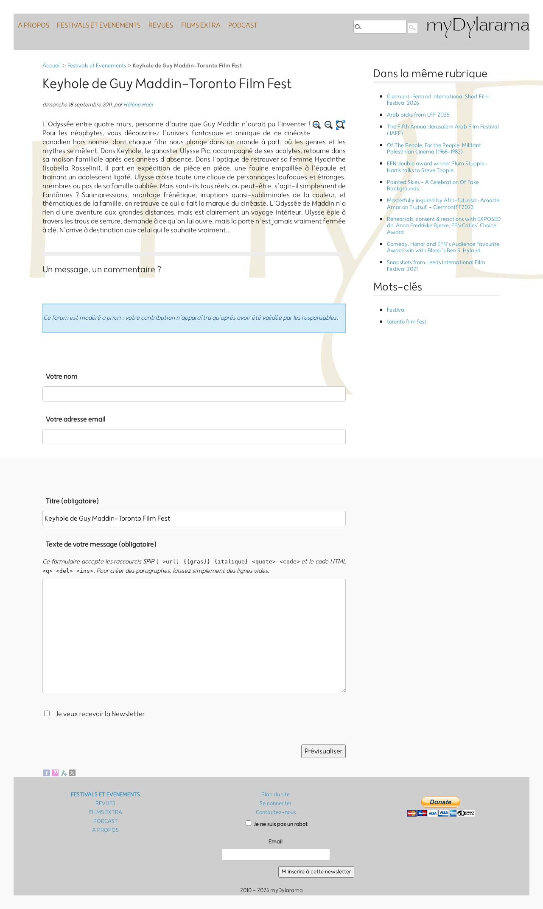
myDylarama (477, 26)
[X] (72, 772)
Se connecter (275, 803)
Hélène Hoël (138, 104)
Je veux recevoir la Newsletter (100, 714)
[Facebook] (46, 772)
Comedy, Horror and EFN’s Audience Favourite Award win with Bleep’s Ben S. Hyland (443, 247)
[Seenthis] (55, 772)
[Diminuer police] (329, 125)
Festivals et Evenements (96, 65)
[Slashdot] (63, 772)
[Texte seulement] (341, 125)
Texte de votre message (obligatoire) (101, 544)
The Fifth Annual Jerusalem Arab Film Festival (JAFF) (443, 130)
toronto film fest (406, 322)
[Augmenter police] (317, 125)
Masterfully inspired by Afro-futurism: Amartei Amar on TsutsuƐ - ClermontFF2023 (444, 204)
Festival (396, 310)
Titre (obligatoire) (72, 501)
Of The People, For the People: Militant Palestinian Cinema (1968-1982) (434, 148)
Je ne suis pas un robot (280, 824)
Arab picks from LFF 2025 (418, 115)
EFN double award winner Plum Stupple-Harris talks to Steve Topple (437, 167)
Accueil (51, 65)
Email (276, 841)
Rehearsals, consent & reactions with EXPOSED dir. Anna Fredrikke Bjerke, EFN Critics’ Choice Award (444, 226)
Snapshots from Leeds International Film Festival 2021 (436, 265)
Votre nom (62, 376)
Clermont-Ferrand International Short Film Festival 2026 (438, 100)
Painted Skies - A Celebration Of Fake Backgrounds (433, 185)
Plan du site (275, 794)
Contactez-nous (276, 812)
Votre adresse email (76, 419)
